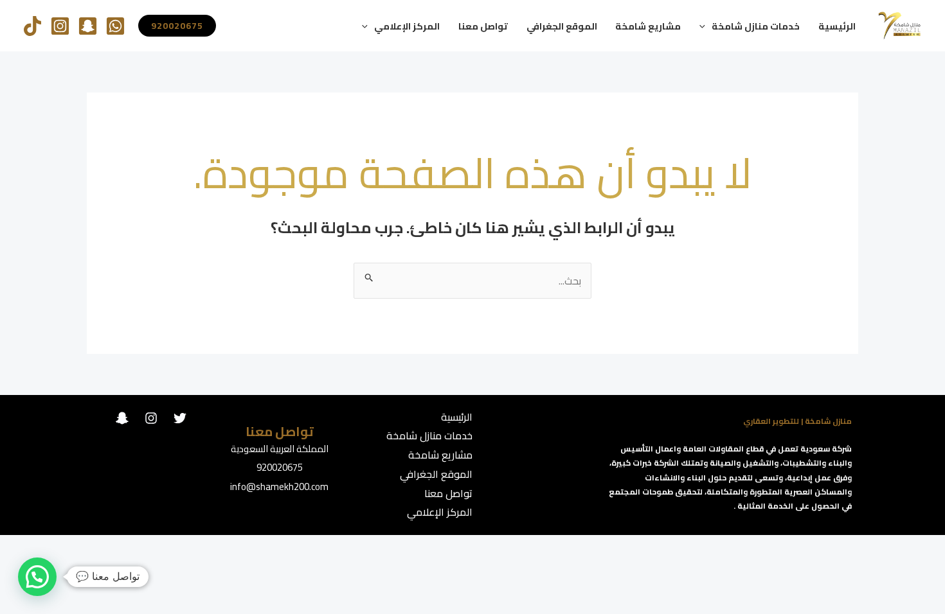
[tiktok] (32, 26)
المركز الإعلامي (407, 26)
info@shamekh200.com (279, 486)
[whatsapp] (115, 26)
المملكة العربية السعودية (279, 448)
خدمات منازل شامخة (756, 26)
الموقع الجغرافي (561, 26)
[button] (705, 26)
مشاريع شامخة (648, 26)
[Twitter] (180, 418)
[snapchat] (88, 26)
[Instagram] (60, 26)
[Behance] (122, 418)
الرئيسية (837, 26)
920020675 (279, 467)
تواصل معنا (483, 26)
